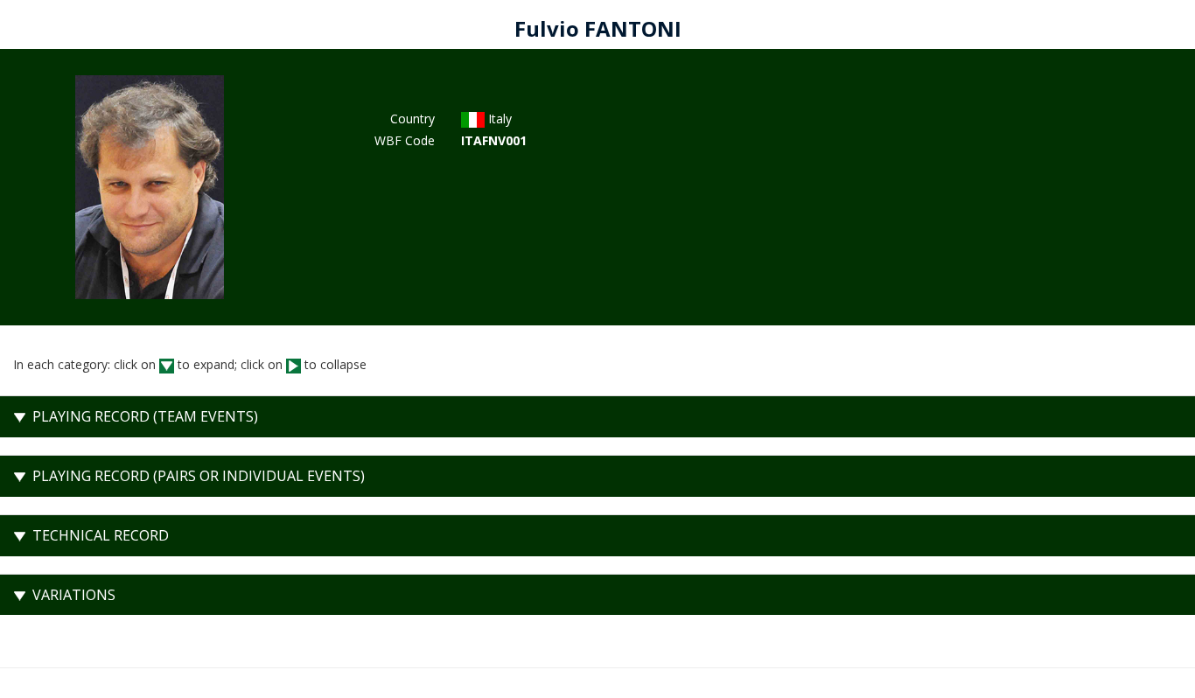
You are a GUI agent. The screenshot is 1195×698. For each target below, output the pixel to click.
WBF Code (404, 140)
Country (412, 118)
